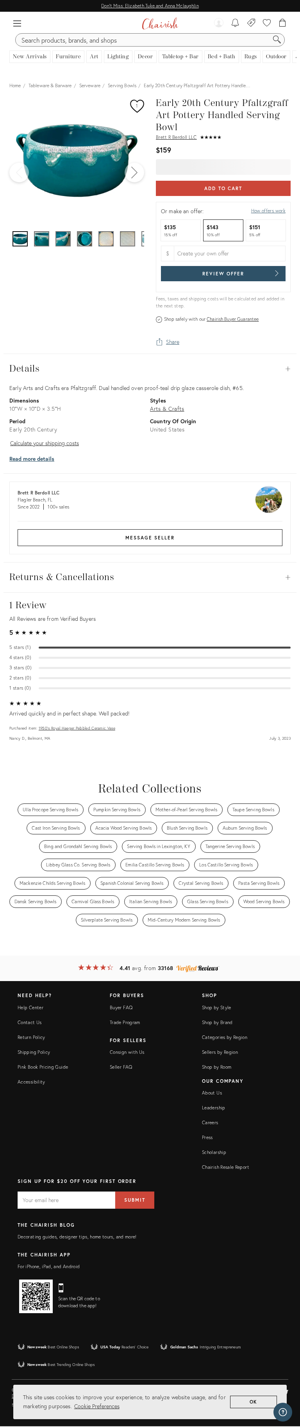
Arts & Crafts (167, 408)
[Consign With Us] (251, 23)
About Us (212, 1093)
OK (254, 1402)
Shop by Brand (217, 1022)
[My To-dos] (235, 23)
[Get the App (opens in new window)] (36, 1296)
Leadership (213, 1108)
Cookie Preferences (97, 1406)
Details (150, 369)
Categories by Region (224, 1037)
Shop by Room (216, 1067)
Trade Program (125, 1022)
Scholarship (214, 1152)
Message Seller (150, 538)
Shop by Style (216, 1007)
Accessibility (31, 1082)
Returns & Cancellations (150, 577)
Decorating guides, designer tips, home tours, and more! (77, 1237)
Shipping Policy (34, 1052)
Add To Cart (223, 188)
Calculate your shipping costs (44, 443)
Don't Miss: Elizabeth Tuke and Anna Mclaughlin (149, 6)
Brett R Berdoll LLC (176, 137)
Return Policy (31, 1037)
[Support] (282, 1412)
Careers (210, 1122)
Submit (134, 1200)
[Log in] (218, 23)
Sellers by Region (220, 1052)
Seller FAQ (121, 1067)
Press (207, 1137)
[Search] (277, 40)
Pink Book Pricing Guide (43, 1067)
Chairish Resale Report (225, 1167)
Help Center (30, 1007)
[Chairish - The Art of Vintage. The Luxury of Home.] (160, 23)
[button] (17, 23)
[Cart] (283, 23)
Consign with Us (127, 1052)
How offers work (268, 211)
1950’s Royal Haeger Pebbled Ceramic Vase (77, 728)
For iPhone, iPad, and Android (49, 1266)
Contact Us (30, 1022)
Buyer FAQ (121, 1007)
